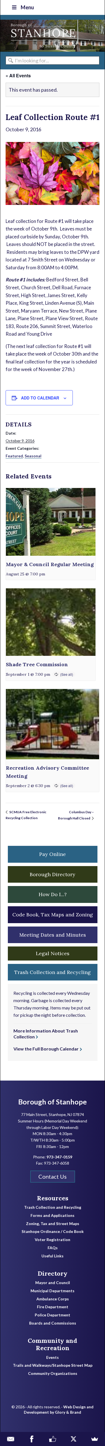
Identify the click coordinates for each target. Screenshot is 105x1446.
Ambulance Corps (52, 1299)
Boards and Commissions (52, 1323)
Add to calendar (40, 398)
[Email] (10, 1439)
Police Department (52, 1315)
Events (52, 1357)
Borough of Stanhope (42, 35)
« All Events (18, 75)
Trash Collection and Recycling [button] (52, 972)
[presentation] (50, 521)
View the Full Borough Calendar (46, 1048)
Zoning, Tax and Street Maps (52, 1223)
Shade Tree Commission (37, 664)
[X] (73, 1439)
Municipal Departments (52, 1291)
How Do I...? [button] (53, 894)
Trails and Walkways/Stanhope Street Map (52, 1365)
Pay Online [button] (52, 854)
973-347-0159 (59, 1156)
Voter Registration (52, 1239)
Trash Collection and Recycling (52, 1207)
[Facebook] (31, 1439)
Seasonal (33, 455)
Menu (27, 7)
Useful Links (52, 1256)
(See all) (66, 674)
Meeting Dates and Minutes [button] (52, 935)
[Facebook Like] (52, 1439)
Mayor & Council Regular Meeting (50, 564)
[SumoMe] (94, 1439)
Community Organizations (52, 1373)
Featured (14, 455)
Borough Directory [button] (52, 874)
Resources (52, 1198)
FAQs (53, 1248)
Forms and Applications (52, 1215)
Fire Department (52, 1307)
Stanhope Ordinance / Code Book (53, 1231)
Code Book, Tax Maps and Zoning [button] (52, 914)
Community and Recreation (52, 1344)
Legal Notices (52, 953)
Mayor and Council (52, 1282)
